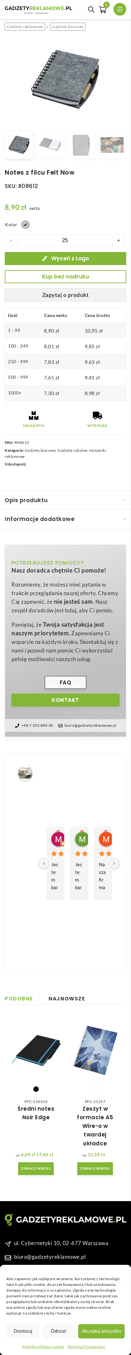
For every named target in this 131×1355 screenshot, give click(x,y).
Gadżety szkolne (72, 450)
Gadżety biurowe (67, 26)
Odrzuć (58, 1331)
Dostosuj (23, 1331)
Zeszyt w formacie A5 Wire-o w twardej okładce (95, 1126)
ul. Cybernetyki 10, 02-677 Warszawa (61, 1243)
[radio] (25, 224)
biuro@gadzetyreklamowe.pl (91, 725)
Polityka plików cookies (43, 1346)
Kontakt (65, 700)
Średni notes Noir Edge (35, 1113)
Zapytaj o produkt (65, 295)
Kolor (11, 224)
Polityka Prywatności (87, 1346)
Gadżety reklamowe (25, 26)
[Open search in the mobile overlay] (91, 9)
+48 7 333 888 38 (37, 725)
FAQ (66, 682)
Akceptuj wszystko (101, 1331)
